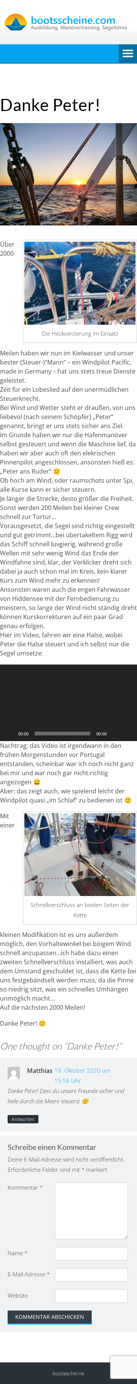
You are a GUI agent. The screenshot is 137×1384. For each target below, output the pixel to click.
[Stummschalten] (115, 733)
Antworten (23, 1119)
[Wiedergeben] (10, 733)
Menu (128, 53)
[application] (68, 703)
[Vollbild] (127, 733)
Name (17, 1253)
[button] (68, 703)
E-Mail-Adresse (29, 1274)
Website (18, 1295)
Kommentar (25, 1187)
